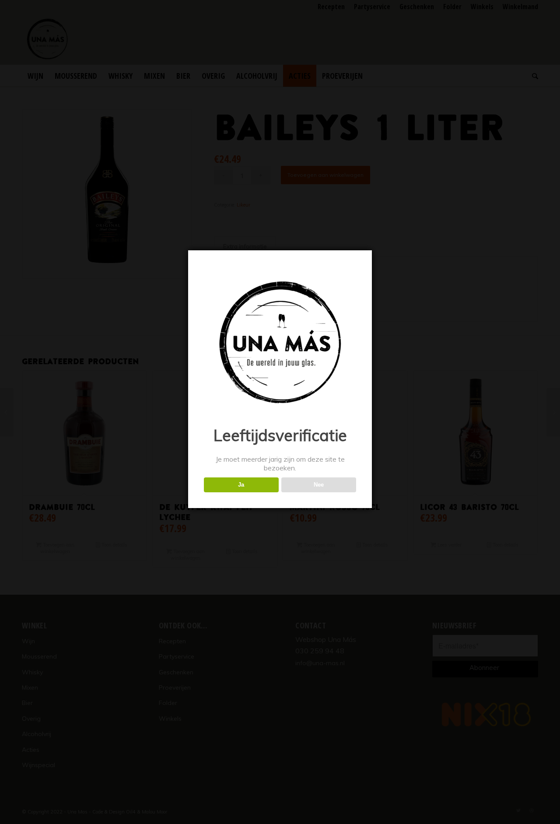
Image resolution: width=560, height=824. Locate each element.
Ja (241, 484)
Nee (319, 484)
